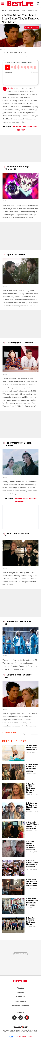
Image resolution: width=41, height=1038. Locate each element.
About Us (20, 988)
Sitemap (20, 992)
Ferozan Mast (10, 56)
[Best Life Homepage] (20, 3)
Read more (34, 734)
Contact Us (20, 997)
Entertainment (14, 10)
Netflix (10, 88)
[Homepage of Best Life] (20, 981)
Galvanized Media (19, 1030)
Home (4, 10)
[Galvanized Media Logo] (20, 1027)
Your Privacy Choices (23, 1036)
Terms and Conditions (20, 1006)
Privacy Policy (20, 1001)
